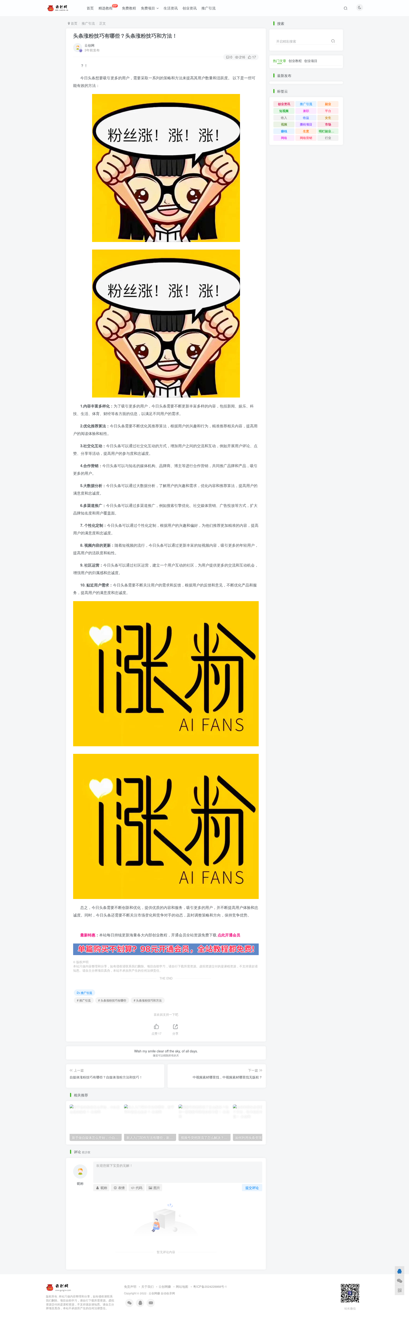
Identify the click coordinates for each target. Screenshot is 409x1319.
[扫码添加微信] (399, 1280)
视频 (284, 124)
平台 (328, 110)
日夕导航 (80, 927)
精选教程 (107, 7)
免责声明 (130, 1286)
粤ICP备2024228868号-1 (210, 1286)
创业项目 (310, 60)
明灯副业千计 (328, 131)
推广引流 (208, 7)
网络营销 (306, 137)
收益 (306, 117)
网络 (284, 137)
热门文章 (279, 60)
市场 (328, 124)
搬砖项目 (306, 124)
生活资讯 (171, 7)
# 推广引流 (84, 1000)
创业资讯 (189, 7)
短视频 (284, 110)
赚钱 (284, 131)
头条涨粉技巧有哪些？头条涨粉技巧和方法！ (125, 35)
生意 (306, 131)
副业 (328, 104)
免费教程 (129, 7)
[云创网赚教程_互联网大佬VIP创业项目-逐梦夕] (58, 1286)
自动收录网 (168, 1293)
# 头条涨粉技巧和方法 (148, 1000)
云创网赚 (165, 1286)
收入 (284, 117)
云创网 (89, 45)
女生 (328, 117)
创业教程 (295, 60)
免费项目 (148, 7)
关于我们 (147, 1286)
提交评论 (252, 1187)
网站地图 (182, 1286)
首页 (90, 7)
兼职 (306, 110)
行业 (328, 137)
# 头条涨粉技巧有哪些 (112, 1000)
